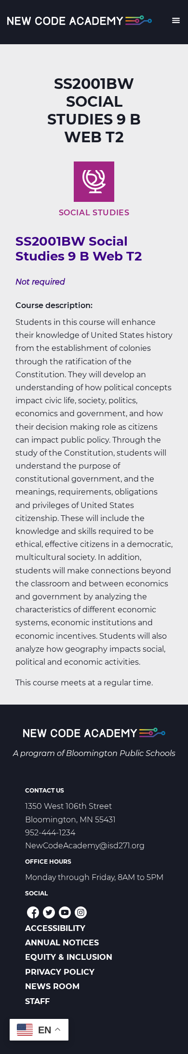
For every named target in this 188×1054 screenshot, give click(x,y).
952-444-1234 (50, 832)
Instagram (81, 912)
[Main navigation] (176, 22)
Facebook (33, 912)
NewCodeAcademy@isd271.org (85, 845)
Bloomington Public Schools (120, 753)
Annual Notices (62, 942)
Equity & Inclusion (68, 957)
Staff (37, 1001)
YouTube (65, 912)
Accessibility (55, 928)
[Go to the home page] (94, 734)
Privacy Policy (59, 972)
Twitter (49, 912)
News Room (52, 986)
